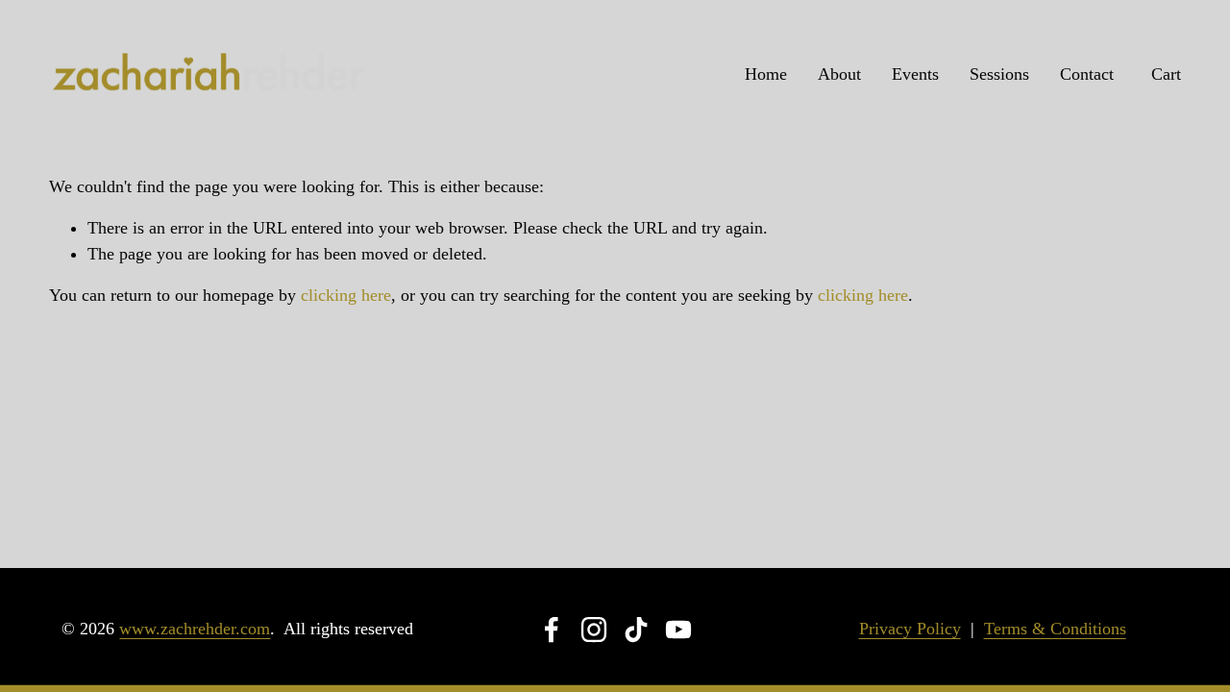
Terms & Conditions (1055, 628)
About (839, 74)
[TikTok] (636, 629)
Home (766, 74)
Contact (1087, 74)
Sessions (999, 74)
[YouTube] (678, 629)
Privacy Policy (910, 628)
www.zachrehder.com (194, 628)
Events (915, 74)
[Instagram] (593, 629)
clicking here (346, 295)
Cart (1166, 74)
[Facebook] (551, 629)
